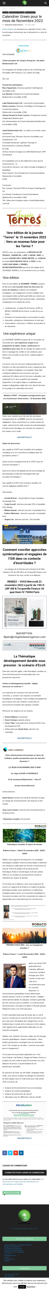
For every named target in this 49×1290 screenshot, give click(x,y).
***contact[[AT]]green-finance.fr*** (25, 1228)
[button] (45, 3)
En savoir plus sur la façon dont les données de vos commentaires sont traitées (23, 1181)
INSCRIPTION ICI (24, 738)
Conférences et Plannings (17, 12)
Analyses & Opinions (12, 1247)
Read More (30, 1287)
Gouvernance (9, 1259)
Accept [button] (22, 1287)
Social (6, 1257)
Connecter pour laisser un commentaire (24, 1173)
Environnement (30, 12)
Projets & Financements (13, 1250)
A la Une (12, 9)
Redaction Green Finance (14, 25)
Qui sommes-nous (11, 1274)
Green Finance (8, 29)
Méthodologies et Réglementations (18, 1245)
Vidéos (6, 1261)
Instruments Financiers (13, 1248)
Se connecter (9, 1276)
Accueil (4, 9)
